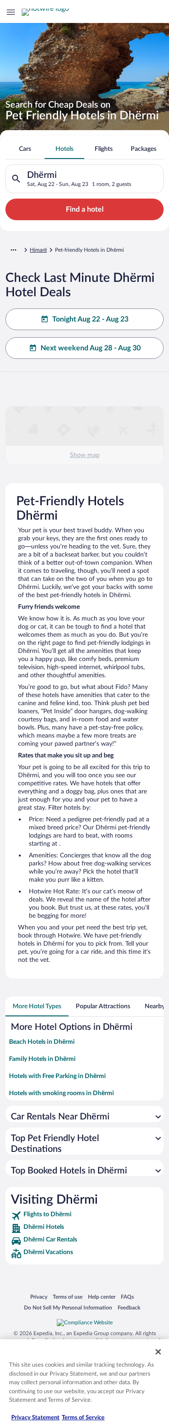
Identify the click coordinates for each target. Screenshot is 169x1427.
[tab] (25, 149)
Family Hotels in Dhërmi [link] (42, 1059)
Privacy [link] (38, 1297)
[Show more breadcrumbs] (13, 250)
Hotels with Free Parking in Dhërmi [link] (57, 1076)
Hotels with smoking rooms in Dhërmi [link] (61, 1093)
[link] (84, 1215)
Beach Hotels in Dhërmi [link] (42, 1042)
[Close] (158, 1352)
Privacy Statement (35, 1418)
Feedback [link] (129, 1307)
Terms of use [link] (67, 1297)
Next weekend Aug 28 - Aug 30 (91, 348)
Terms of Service (83, 1418)
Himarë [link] (38, 250)
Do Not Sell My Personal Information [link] (68, 1307)
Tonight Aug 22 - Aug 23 (90, 319)
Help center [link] (101, 1297)
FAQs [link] (127, 1297)
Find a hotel (85, 209)
